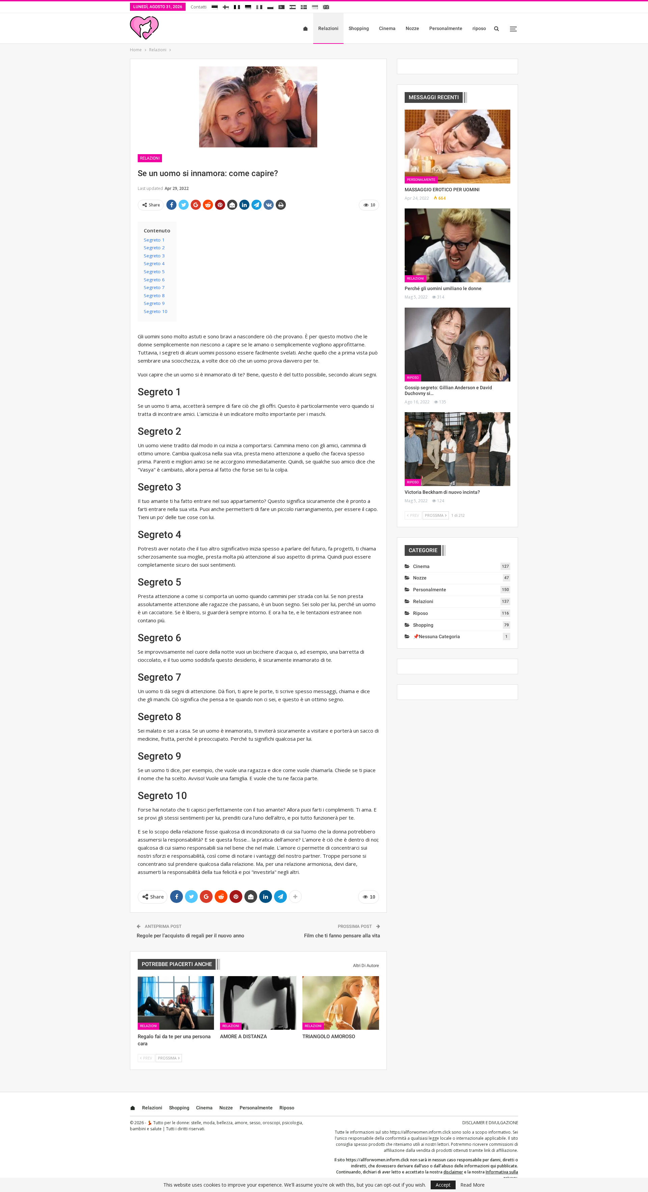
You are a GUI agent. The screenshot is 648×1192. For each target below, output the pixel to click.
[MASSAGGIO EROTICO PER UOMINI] (457, 146)
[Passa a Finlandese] (226, 6)
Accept (443, 1185)
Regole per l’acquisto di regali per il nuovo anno (190, 936)
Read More (472, 1185)
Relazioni (328, 28)
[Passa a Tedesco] (248, 6)
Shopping (359, 28)
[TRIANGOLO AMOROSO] (340, 1002)
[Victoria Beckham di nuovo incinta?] (457, 449)
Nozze (412, 28)
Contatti (199, 7)
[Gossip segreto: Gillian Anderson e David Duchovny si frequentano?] (457, 344)
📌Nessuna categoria (436, 636)
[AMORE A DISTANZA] (258, 1002)
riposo (479, 28)
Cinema (387, 28)
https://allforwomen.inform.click (420, 1132)
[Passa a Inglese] (326, 6)
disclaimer (453, 1172)
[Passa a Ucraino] (315, 6)
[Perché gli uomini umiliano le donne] (457, 245)
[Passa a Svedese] (304, 6)
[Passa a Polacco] (270, 6)
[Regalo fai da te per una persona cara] (176, 1002)
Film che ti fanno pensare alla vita (342, 936)
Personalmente (445, 28)
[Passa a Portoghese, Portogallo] (281, 6)
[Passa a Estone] (215, 6)
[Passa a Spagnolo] (293, 6)
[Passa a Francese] (237, 6)
